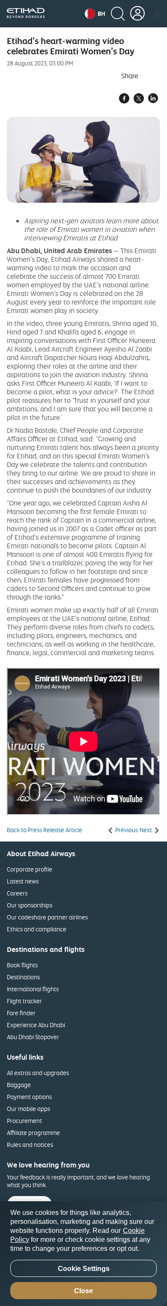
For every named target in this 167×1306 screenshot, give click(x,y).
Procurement (24, 1121)
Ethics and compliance (36, 929)
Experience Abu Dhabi (36, 1025)
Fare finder (21, 1013)
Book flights (22, 965)
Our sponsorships (29, 905)
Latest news (23, 881)
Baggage (19, 1085)
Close (83, 1290)
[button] (95, 14)
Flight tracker (24, 1001)
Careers (17, 893)
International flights (33, 989)
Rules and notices (30, 1145)
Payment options (29, 1097)
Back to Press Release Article (44, 830)
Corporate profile (29, 869)
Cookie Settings (84, 1268)
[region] (83, 1253)
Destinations (23, 977)
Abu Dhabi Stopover (33, 1037)
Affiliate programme (33, 1133)
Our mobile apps (28, 1109)
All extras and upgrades (38, 1073)
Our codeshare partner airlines (47, 917)
